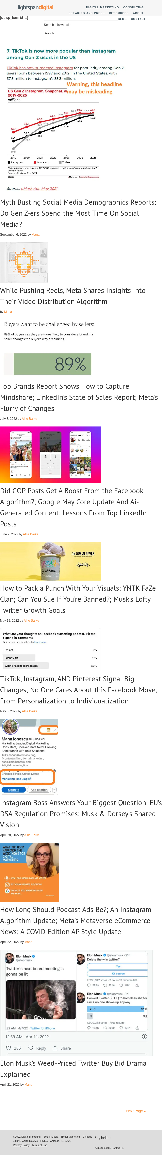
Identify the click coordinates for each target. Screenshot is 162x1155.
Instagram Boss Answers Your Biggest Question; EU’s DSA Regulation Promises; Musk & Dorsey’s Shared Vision (81, 813)
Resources (119, 13)
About (138, 13)
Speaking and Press (87, 13)
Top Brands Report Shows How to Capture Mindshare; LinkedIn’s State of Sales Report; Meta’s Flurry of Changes (79, 397)
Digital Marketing (102, 7)
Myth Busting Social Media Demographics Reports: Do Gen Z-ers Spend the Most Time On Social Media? (78, 213)
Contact (138, 19)
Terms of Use (39, 1145)
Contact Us (117, 1148)
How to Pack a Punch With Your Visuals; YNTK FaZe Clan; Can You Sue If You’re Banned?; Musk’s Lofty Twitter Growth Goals (78, 599)
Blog (122, 19)
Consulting (133, 7)
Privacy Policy (21, 1145)
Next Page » (136, 1111)
